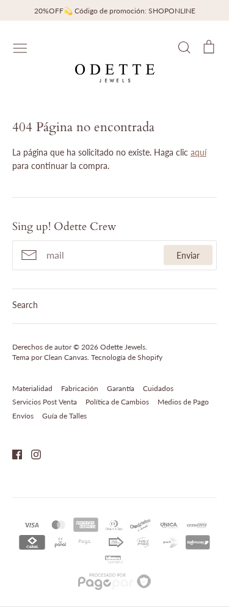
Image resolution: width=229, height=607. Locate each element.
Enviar (188, 255)
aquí (198, 152)
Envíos (23, 415)
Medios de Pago (183, 401)
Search (25, 305)
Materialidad (32, 388)
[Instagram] (31, 453)
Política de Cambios (117, 401)
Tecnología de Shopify (126, 357)
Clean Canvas (65, 357)
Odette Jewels (122, 346)
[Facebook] (12, 453)
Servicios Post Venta (44, 401)
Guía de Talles (64, 415)
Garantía (120, 388)
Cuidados (158, 388)
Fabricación (79, 388)
